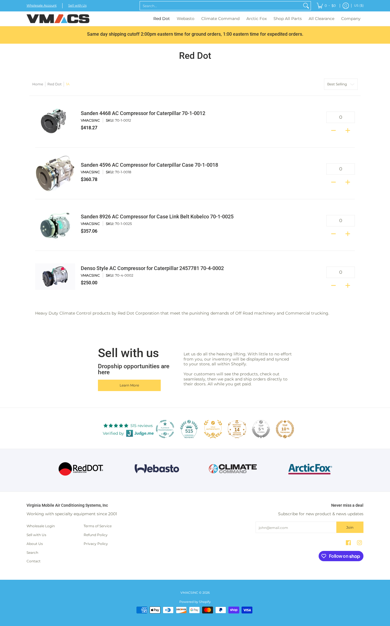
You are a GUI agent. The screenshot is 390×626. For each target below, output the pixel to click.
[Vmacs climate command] (233, 468)
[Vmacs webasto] (157, 468)
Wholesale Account (42, 5)
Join (349, 527)
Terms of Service (98, 526)
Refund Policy (96, 535)
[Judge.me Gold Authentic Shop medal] (213, 429)
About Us (35, 544)
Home (37, 84)
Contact (34, 561)
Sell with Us (77, 5)
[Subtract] (333, 129)
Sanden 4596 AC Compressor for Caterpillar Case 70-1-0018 (149, 165)
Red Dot (54, 84)
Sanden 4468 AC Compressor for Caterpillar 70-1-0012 (143, 113)
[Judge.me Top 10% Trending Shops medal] (285, 429)
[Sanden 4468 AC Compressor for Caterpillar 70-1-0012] (55, 122)
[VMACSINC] (58, 18)
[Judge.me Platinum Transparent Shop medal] (165, 429)
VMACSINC (90, 120)
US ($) (359, 5)
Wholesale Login (41, 526)
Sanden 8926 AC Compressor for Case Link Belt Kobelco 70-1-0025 (157, 217)
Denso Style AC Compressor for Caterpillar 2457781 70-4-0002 (152, 268)
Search (32, 552)
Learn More (129, 385)
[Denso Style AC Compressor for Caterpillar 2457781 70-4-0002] (55, 277)
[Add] (348, 129)
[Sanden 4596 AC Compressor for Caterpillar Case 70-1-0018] (55, 173)
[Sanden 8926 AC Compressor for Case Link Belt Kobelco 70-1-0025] (55, 225)
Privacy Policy (96, 544)
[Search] (306, 5)
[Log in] (345, 5)
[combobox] (220, 5)
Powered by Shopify (195, 602)
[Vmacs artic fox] (309, 469)
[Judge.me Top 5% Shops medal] (261, 429)
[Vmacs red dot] (81, 468)
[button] (348, 542)
